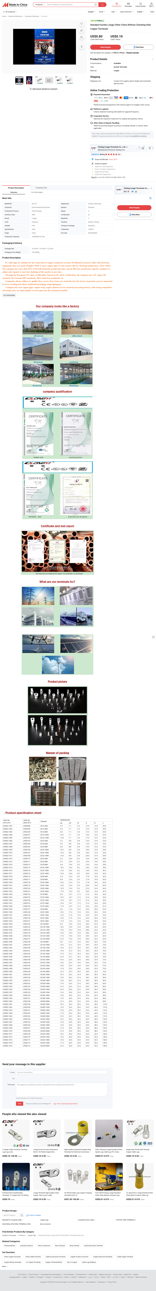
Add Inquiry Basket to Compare (44, 89)
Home (4, 16)
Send (19, 1104)
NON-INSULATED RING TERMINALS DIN (16, 1224)
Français (48, 1277)
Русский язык (57, 1277)
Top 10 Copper (72, 1262)
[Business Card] (150, 198)
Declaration (101, 1282)
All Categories (10, 12)
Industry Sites (93, 1274)
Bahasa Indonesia (141, 1277)
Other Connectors (44, 1245)
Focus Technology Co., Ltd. (63, 1282)
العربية (90, 1277)
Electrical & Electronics (15, 16)
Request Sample (132, 53)
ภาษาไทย (115, 1277)
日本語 (103, 1277)
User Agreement (91, 1282)
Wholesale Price (81, 1274)
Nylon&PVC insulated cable (11, 1220)
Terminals (44, 16)
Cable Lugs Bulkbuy (89, 1262)
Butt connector (45, 1224)
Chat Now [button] (140, 47)
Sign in (151, 6)
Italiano (66, 1277)
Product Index (117, 1274)
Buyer (101, 12)
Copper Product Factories (79, 1257)
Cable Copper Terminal (125, 1257)
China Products (33, 1274)
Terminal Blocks (9, 1245)
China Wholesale (68, 1274)
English (24, 1277)
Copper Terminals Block (53, 1262)
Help (113, 12)
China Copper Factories (12, 1257)
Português (40, 1277)
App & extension (126, 12)
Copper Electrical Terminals (102, 1257)
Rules (152, 12)
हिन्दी (108, 1277)
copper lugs (44, 1220)
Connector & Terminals (32, 16)
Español (31, 1277)
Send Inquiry (105, 47)
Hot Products (22, 1274)
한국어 (96, 1277)
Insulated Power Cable (86, 1220)
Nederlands (82, 1277)
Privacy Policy (112, 1282)
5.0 (125, 191)
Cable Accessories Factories (55, 1257)
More (4, 1266)
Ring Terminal (74, 1245)
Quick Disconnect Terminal (93, 1245)
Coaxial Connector (26, 1245)
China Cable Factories (33, 1257)
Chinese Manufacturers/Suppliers (51, 1274)
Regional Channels (105, 1274)
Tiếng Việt (130, 1277)
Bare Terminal (60, 1245)
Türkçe (123, 1277)
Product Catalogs (34, 1215)
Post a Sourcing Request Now (66, 1104)
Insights (135, 1274)
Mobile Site (127, 1274)
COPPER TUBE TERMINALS (125, 1220)
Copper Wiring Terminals (12, 1262)
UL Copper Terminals (33, 1262)
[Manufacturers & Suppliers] (14, 4)
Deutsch (73, 1277)
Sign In (94, 177)
